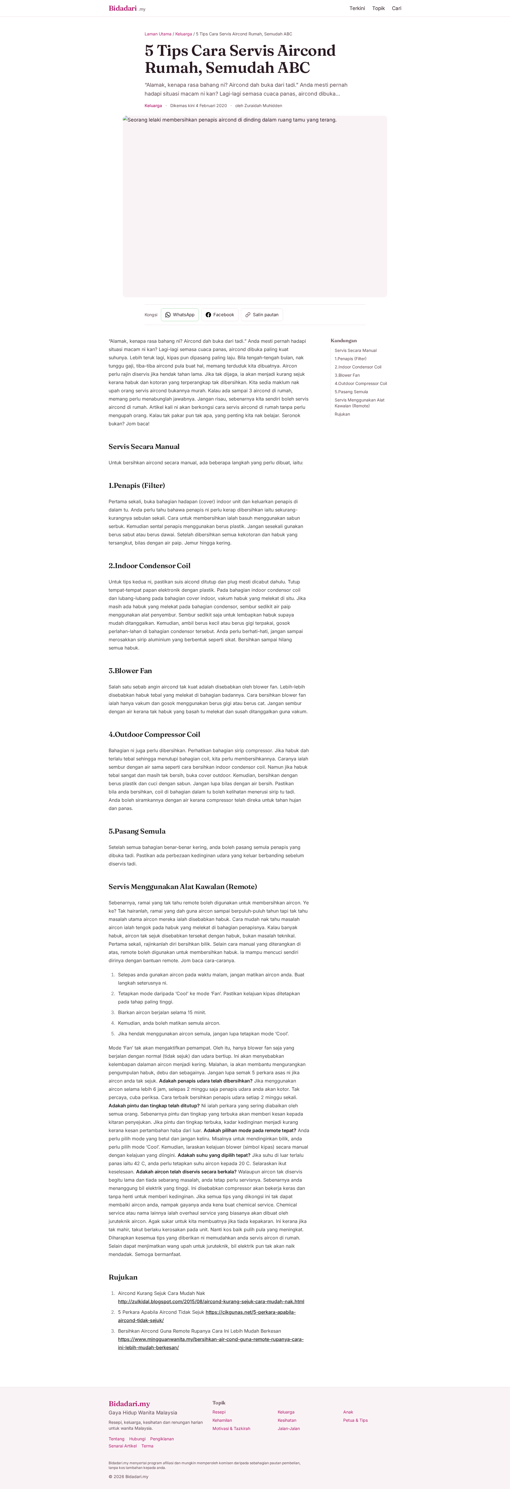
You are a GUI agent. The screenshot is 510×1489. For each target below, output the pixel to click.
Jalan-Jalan (289, 1428)
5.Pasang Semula (351, 391)
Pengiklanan (162, 1438)
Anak (348, 1411)
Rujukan (342, 413)
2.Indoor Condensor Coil (358, 366)
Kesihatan (287, 1420)
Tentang (117, 1438)
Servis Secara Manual (356, 350)
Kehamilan (222, 1420)
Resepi (218, 1411)
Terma (147, 1445)
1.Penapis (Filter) (351, 358)
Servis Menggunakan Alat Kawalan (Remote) (360, 402)
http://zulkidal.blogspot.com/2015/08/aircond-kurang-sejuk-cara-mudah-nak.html (211, 1301)
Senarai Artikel (123, 1445)
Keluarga (183, 33)
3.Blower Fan (347, 375)
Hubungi (137, 1438)
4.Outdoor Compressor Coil (361, 383)
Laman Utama (158, 33)
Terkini (357, 8)
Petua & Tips (355, 1420)
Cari (396, 8)
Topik (378, 8)
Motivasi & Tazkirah (231, 1428)
